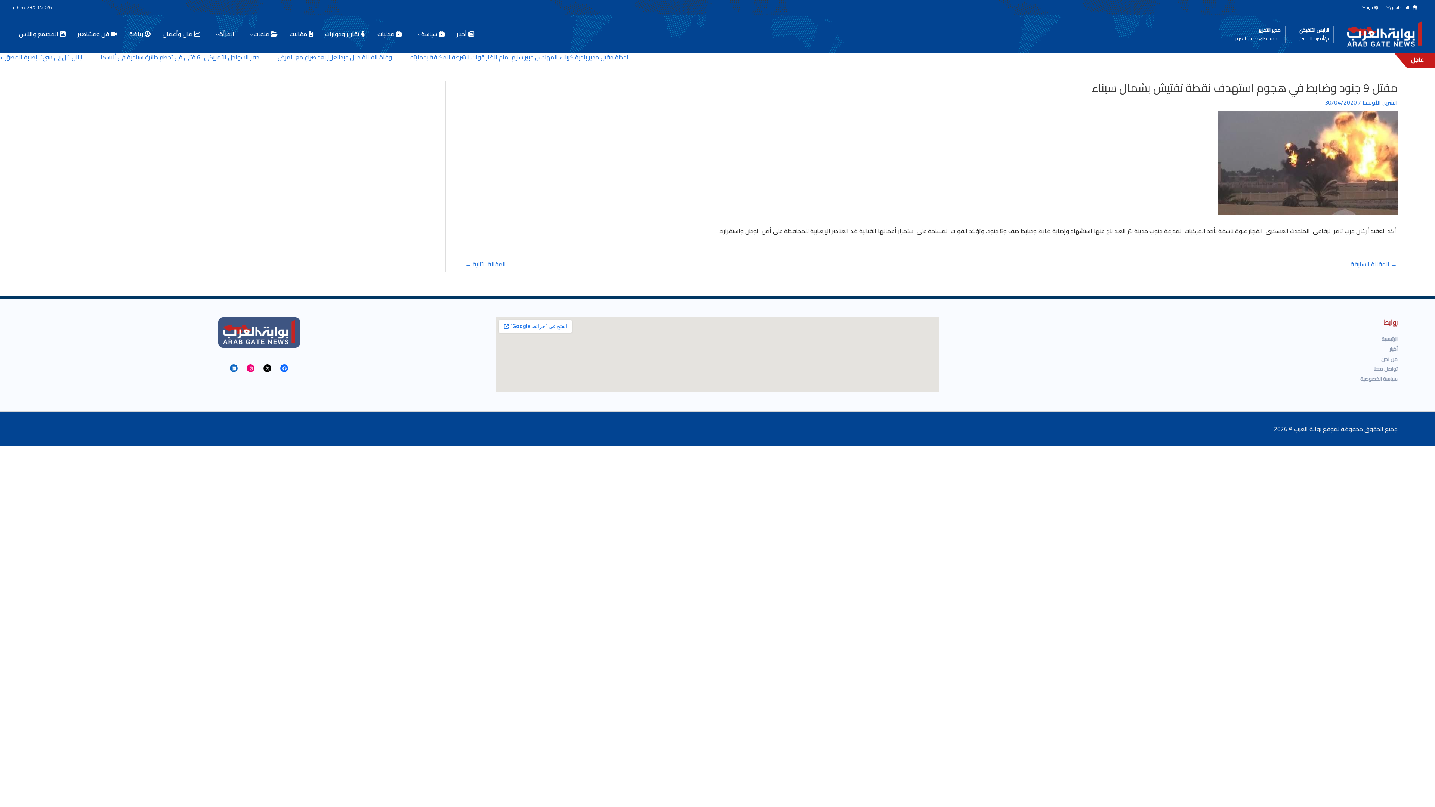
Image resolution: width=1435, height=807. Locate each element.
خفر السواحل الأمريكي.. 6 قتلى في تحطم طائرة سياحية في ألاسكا (216, 57)
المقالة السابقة (1374, 264)
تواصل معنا (1386, 369)
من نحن (1389, 359)
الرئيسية (1390, 339)
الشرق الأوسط (1380, 102)
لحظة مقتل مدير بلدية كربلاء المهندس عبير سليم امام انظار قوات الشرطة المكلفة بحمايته (555, 57)
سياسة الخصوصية (1379, 379)
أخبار (1393, 349)
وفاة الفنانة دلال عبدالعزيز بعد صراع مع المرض (371, 57)
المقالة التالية (485, 264)
